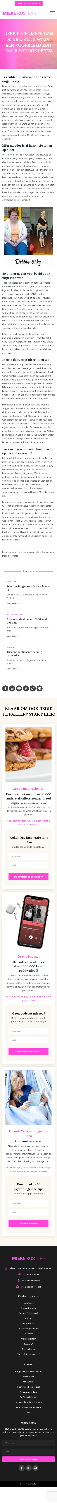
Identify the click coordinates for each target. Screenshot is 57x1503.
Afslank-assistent (28, 1339)
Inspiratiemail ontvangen (28, 876)
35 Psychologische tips (28, 1328)
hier (47, 552)
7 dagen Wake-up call (28, 1313)
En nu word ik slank (28, 1392)
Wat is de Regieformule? (28, 1354)
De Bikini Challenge (28, 1397)
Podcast (28, 1318)
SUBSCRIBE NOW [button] (28, 1459)
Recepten (28, 1334)
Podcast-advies (28, 1308)
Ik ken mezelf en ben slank (28, 1387)
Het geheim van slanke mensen (29, 1371)
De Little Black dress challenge (28, 1402)
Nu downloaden (29, 1223)
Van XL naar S (28, 1382)
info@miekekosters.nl (31, 1287)
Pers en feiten (28, 1349)
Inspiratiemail (29, 1303)
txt (28, 1412)
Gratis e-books (28, 1323)
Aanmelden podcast (28, 1051)
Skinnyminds (28, 1377)
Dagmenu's (28, 1344)
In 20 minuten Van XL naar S (28, 1407)
